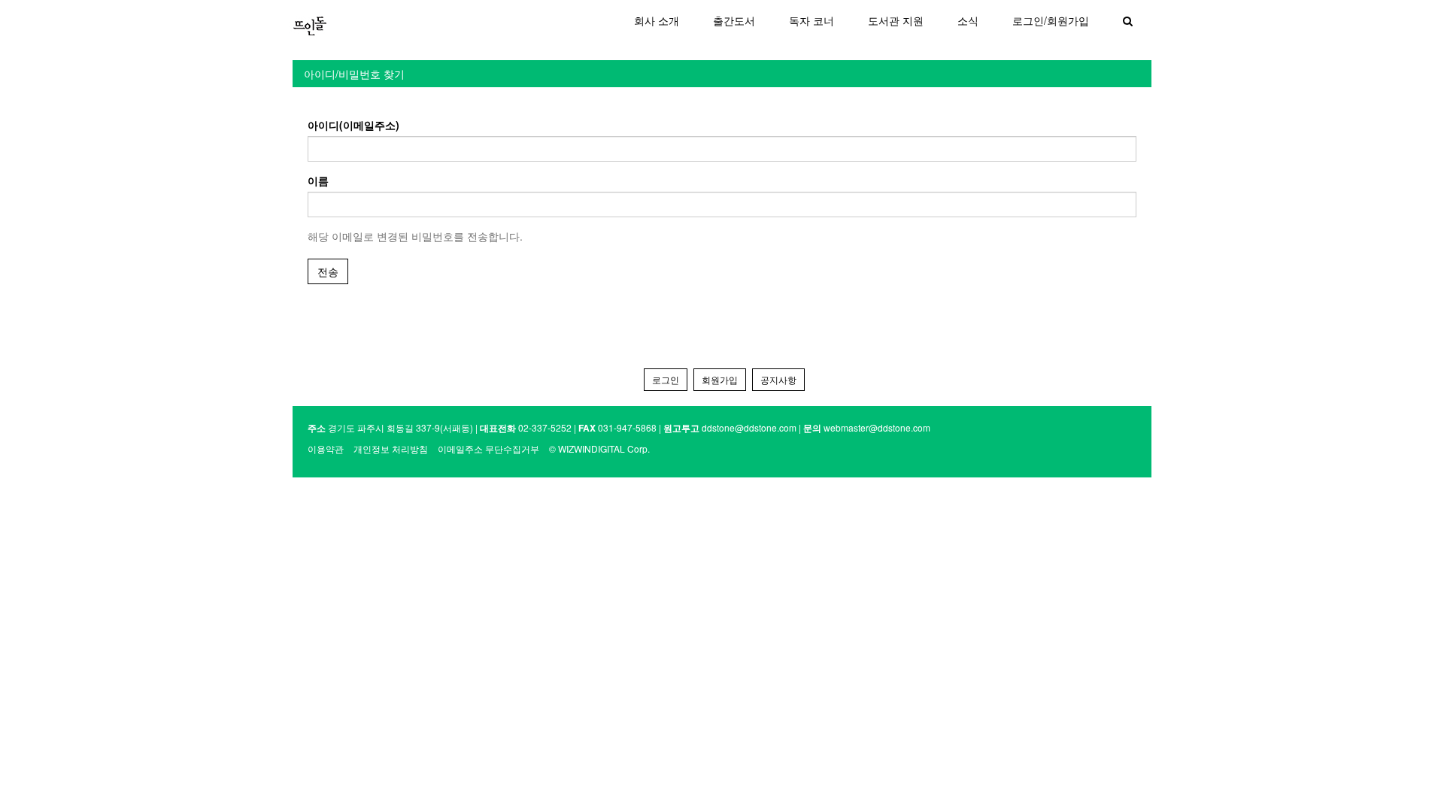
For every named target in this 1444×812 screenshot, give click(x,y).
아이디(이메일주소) (353, 124)
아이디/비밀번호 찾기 (354, 73)
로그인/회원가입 (1050, 20)
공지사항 (778, 379)
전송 (327, 271)
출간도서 (734, 20)
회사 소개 (656, 20)
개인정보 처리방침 (390, 448)
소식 (967, 20)
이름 (318, 180)
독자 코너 (811, 20)
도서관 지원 (896, 20)
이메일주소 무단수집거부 (488, 448)
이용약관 (326, 448)
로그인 (665, 379)
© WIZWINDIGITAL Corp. (599, 448)
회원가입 (720, 379)
